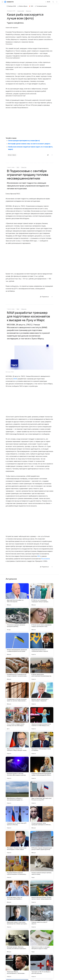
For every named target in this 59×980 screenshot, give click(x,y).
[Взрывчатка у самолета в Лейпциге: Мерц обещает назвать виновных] (17, 743)
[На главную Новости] (9, 2)
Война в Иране (23, 6)
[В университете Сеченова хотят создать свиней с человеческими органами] (17, 669)
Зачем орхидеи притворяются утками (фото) (24, 140)
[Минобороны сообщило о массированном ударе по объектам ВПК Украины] (17, 793)
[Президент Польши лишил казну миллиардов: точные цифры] (17, 842)
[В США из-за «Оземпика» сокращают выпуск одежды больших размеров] (41, 594)
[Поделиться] (48, 155)
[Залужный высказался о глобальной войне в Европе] (41, 644)
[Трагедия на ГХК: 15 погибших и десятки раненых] (41, 966)
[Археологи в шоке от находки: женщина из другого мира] (41, 941)
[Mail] (5, 2)
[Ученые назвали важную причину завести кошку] (41, 867)
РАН (38, 556)
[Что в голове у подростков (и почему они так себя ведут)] (17, 718)
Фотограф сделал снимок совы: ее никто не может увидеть (29, 143)
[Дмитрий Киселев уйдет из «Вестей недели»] (17, 594)
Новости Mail (20, 11)
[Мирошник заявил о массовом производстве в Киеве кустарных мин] (17, 917)
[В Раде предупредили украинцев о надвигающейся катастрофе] (17, 644)
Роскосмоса (45, 558)
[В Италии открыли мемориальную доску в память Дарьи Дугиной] (41, 842)
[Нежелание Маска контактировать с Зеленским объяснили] (17, 966)
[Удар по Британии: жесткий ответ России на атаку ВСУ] (41, 793)
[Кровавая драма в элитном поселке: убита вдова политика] (17, 768)
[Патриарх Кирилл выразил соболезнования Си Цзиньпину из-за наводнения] (17, 867)
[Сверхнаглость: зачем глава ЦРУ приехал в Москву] (17, 817)
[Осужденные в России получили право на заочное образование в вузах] (17, 694)
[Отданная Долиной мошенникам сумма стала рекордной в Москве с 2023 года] (41, 768)
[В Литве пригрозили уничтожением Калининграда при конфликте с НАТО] (41, 669)
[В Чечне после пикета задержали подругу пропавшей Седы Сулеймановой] (41, 619)
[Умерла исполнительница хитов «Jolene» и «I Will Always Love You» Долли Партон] (41, 718)
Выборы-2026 (12, 6)
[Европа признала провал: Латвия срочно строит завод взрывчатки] (41, 892)
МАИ (15, 379)
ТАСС (18, 167)
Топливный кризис (41, 6)
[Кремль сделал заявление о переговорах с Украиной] (41, 694)
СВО (32, 6)
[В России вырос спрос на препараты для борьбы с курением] (17, 892)
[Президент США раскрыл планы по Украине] (41, 743)
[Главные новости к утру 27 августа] (41, 917)
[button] (29, 356)
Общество (28, 11)
